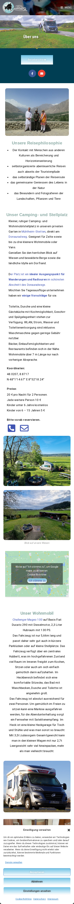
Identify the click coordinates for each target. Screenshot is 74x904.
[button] (69, 830)
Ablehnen (37, 881)
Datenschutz (39, 899)
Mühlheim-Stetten (34, 231)
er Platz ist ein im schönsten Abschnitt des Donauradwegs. (37, 279)
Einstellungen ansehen (37, 891)
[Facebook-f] (32, 73)
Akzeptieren (37, 872)
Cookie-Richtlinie (23, 899)
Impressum (53, 899)
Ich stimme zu (37, 580)
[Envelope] (41, 73)
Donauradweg (18, 236)
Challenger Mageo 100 (28, 619)
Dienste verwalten (13, 862)
